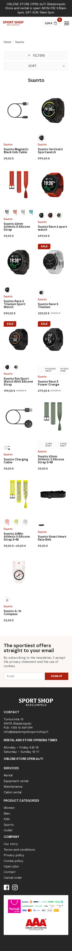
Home (7, 42)
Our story (11, 844)
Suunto (8, 144)
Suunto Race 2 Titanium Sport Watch (14, 304)
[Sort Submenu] (64, 66)
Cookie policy (13, 861)
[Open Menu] (66, 23)
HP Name (4, 639)
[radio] (41, 137)
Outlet (8, 830)
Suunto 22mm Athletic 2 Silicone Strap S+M (51, 459)
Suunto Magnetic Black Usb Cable (16, 151)
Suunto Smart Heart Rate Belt (52, 538)
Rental (8, 775)
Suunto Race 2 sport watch (52, 228)
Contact (10, 872)
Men (7, 813)
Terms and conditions (19, 849)
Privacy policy (14, 855)
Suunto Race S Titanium (48, 306)
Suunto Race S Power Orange (48, 383)
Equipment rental (16, 781)
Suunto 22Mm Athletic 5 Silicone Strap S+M (17, 536)
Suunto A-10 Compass (12, 613)
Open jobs (11, 866)
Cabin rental (12, 792)
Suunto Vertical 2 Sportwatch (50, 151)
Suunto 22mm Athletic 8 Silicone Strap (17, 226)
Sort (32, 66)
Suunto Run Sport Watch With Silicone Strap (18, 381)
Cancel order (13, 877)
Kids (7, 819)
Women (9, 808)
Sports (9, 825)
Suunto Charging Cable (16, 461)
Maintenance (13, 786)
